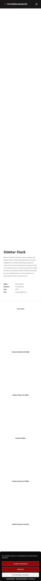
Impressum (32, 578)
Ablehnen (20, 569)
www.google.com (21, 292)
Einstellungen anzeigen (20, 575)
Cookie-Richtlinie (10, 578)
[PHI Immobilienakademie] (16, 4)
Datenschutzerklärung (22, 578)
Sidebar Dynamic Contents (20, 524)
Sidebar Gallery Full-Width (20, 481)
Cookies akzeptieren (20, 564)
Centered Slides (20, 438)
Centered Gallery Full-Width (20, 352)
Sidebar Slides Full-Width (20, 395)
